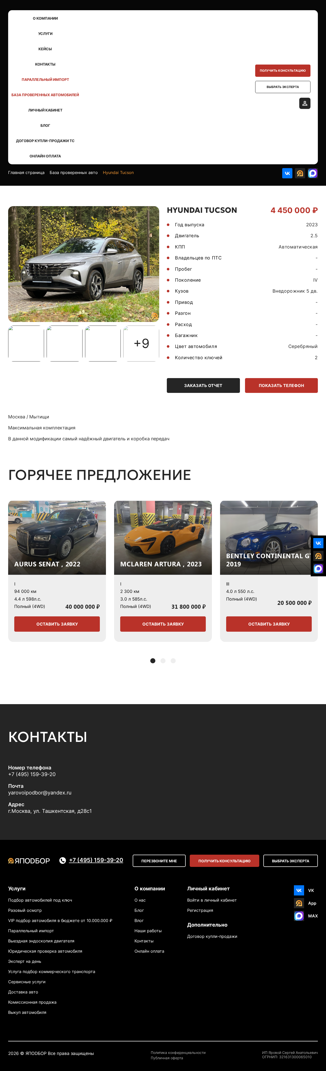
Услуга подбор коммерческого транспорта (51, 971)
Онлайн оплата (45, 156)
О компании (45, 18)
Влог (139, 920)
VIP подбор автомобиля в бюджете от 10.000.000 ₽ (60, 920)
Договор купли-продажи (212, 936)
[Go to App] (300, 173)
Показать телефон (281, 385)
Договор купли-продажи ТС (45, 141)
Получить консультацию (283, 70)
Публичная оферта (167, 1058)
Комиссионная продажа (32, 1002)
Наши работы (148, 930)
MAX (313, 915)
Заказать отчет (203, 385)
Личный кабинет (45, 110)
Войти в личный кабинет (212, 900)
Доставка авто (23, 991)
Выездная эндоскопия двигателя (41, 940)
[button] (152, 660)
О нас (140, 900)
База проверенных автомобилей (45, 95)
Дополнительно (207, 925)
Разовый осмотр (25, 910)
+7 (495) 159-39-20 (32, 774)
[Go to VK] (287, 173)
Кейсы (45, 49)
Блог (45, 125)
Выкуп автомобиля (27, 1012)
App (312, 903)
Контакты (45, 64)
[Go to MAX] (313, 173)
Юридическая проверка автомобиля (45, 951)
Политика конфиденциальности (178, 1053)
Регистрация (200, 910)
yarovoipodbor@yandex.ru (40, 793)
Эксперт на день (24, 961)
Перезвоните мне (159, 861)
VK (311, 890)
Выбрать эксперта (283, 87)
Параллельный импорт (45, 79)
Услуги (45, 33)
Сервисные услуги (27, 981)
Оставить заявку (57, 624)
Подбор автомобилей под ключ (40, 900)
